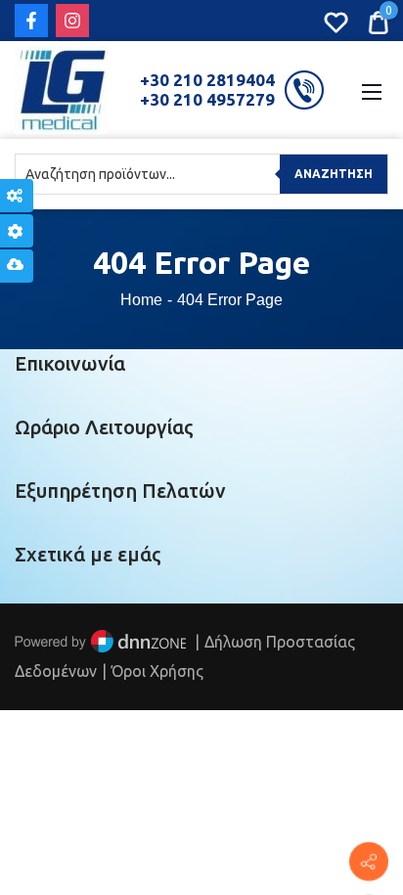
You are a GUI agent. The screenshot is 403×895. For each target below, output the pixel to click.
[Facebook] (31, 20)
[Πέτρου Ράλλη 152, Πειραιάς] (368, 861)
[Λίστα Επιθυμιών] (336, 20)
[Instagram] (72, 20)
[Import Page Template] (16, 266)
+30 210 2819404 (207, 79)
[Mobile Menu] (371, 90)
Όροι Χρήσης (157, 671)
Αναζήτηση (333, 173)
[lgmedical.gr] (61, 88)
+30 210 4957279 (207, 99)
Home (141, 299)
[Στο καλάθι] (378, 20)
